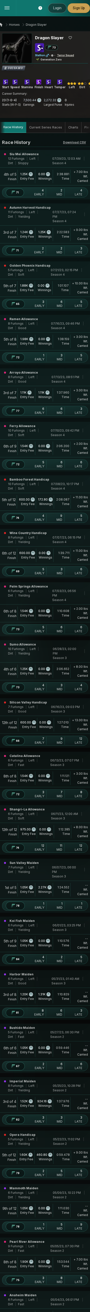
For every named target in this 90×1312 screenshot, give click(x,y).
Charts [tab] (73, 127)
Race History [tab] (13, 127)
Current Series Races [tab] (45, 127)
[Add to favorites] (70, 37)
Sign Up (79, 8)
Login (57, 8)
